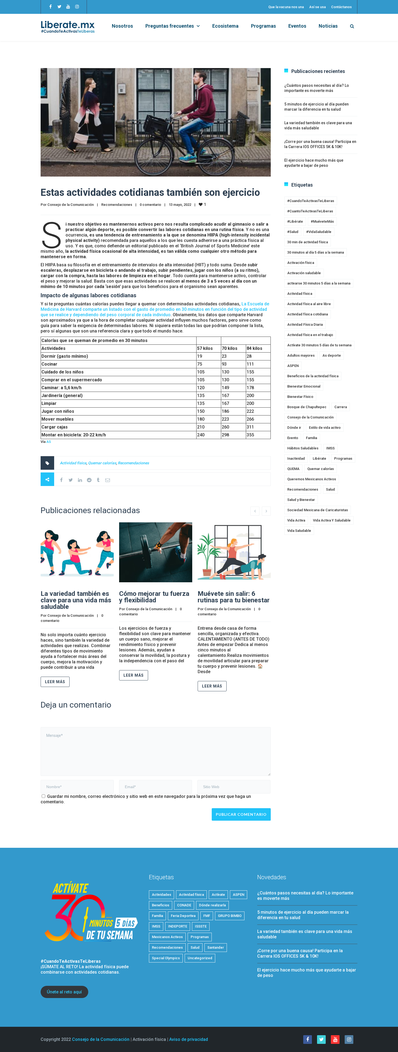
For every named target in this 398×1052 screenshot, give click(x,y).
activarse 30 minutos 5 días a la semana (318, 283)
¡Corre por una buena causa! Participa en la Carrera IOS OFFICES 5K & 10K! (300, 953)
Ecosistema (225, 26)
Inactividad (296, 458)
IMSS (330, 448)
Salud (330, 489)
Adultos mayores (301, 355)
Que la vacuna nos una (286, 7)
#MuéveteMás (322, 221)
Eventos (297, 26)
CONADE (184, 905)
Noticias (328, 26)
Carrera (340, 407)
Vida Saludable (299, 531)
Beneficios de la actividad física (312, 376)
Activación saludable (304, 273)
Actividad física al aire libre (309, 304)
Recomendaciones (116, 205)
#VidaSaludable (318, 232)
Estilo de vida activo (325, 428)
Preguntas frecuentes (169, 26)
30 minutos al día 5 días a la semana (315, 252)
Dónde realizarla (212, 905)
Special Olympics (166, 958)
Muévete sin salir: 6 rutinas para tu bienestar (234, 597)
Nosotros (122, 26)
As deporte (331, 355)
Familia (311, 438)
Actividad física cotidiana (307, 314)
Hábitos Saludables (302, 448)
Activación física (300, 263)
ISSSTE (201, 926)
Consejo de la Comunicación (70, 205)
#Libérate (295, 221)
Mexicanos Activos (167, 937)
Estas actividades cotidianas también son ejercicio (150, 192)
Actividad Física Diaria (305, 324)
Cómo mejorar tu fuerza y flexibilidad (154, 597)
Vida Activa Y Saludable (332, 520)
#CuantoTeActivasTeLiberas (310, 211)
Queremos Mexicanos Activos (311, 479)
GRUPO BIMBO (230, 916)
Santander (215, 947)
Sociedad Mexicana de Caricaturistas (317, 510)
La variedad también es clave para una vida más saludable (76, 600)
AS (48, 442)
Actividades (161, 895)
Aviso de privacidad (188, 1039)
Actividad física (73, 463)
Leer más (55, 682)
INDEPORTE (177, 926)
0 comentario (150, 205)
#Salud (292, 232)
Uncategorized (200, 958)
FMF (206, 916)
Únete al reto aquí (64, 992)
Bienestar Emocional (303, 386)
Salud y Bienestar (301, 500)
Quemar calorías (102, 463)
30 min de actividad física (307, 242)
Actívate (218, 895)
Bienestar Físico (300, 397)
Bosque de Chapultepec (307, 407)
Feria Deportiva (183, 916)
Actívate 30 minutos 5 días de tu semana (319, 345)
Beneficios (160, 905)
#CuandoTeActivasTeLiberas (310, 201)
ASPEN (293, 366)
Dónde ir (294, 428)
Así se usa (317, 7)
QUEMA (293, 469)
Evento (292, 438)
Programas (263, 26)
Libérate (319, 458)
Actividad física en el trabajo (310, 335)
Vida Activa (296, 520)
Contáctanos (341, 7)
